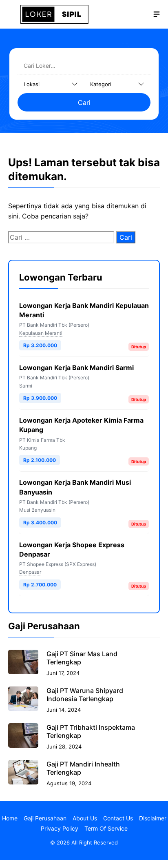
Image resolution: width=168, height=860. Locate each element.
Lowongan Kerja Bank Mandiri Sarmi (76, 367)
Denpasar (30, 572)
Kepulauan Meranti (40, 333)
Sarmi (25, 386)
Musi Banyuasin (37, 510)
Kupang (28, 448)
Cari (84, 102)
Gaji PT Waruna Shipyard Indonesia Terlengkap (84, 694)
